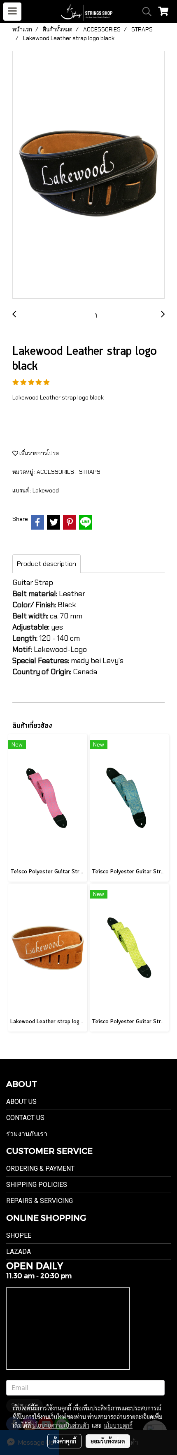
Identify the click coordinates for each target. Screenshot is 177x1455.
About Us (21, 1102)
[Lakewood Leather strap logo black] (88, 175)
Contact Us (25, 1118)
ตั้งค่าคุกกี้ (64, 1441)
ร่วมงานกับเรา (26, 1134)
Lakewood (46, 490)
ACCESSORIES (56, 471)
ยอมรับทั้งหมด (108, 1441)
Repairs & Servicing (39, 1201)
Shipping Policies (36, 1185)
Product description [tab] (46, 563)
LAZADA (18, 1251)
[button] (144, 11)
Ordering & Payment (40, 1168)
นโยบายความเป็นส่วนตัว (60, 1425)
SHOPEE (18, 1235)
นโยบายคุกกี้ (118, 1425)
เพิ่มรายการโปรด (38, 453)
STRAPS (89, 471)
